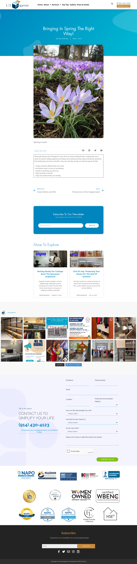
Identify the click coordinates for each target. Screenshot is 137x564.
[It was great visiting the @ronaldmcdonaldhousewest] (80, 351)
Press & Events (83, 5)
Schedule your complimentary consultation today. (39, 431)
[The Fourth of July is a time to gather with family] (57, 328)
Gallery (73, 5)
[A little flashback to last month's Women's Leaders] (57, 351)
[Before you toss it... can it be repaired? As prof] (80, 328)
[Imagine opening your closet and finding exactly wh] (102, 328)
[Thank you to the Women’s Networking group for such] (102, 351)
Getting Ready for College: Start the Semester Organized (50, 274)
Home (40, 5)
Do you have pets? (72, 428)
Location (69, 399)
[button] (112, 3)
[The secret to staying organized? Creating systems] (34, 328)
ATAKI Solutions (81, 561)
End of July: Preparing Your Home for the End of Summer (86, 274)
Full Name (69, 380)
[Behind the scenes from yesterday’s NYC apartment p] (125, 328)
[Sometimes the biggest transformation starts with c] (12, 328)
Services (55, 5)
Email (68, 389)
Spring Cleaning (62, 38)
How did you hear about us (76, 419)
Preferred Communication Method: (104, 400)
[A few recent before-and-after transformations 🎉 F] (12, 351)
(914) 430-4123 (34, 424)
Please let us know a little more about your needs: (84, 437)
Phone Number (100, 380)
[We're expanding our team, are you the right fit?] (34, 351)
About (46, 5)
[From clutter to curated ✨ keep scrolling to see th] (125, 351)
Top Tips (65, 5)
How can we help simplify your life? (79, 410)
